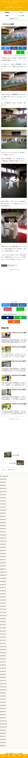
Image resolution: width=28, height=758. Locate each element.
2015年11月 (3, 686)
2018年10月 (3, 578)
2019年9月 (3, 544)
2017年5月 (3, 631)
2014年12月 (3, 721)
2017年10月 (3, 615)
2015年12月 (3, 683)
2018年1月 (3, 606)
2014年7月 (3, 736)
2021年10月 (3, 491)
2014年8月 (3, 733)
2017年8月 (3, 621)
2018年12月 (3, 572)
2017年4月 (3, 634)
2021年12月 (3, 488)
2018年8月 (3, 584)
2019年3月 (3, 563)
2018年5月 (3, 594)
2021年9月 (3, 494)
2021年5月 (3, 501)
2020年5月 (3, 522)
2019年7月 (3, 550)
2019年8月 (3, 547)
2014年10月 (3, 727)
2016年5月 (3, 668)
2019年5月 (3, 556)
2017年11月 (3, 612)
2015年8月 (3, 696)
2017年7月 (3, 624)
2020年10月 (3, 510)
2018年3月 (3, 600)
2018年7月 (3, 587)
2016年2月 (3, 677)
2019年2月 (3, 566)
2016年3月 (3, 674)
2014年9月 (3, 730)
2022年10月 (3, 479)
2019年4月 (3, 559)
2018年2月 (3, 603)
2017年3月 (3, 637)
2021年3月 (3, 507)
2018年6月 (3, 590)
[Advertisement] (14, 285)
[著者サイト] (7, 317)
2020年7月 (3, 516)
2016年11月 (3, 649)
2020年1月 (3, 532)
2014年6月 (3, 739)
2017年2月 (3, 640)
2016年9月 (3, 655)
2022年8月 (3, 485)
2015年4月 (3, 708)
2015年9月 (3, 693)
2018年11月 (3, 575)
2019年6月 (3, 553)
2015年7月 (3, 699)
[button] (25, 376)
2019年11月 (3, 538)
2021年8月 (3, 497)
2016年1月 (3, 680)
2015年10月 (3, 690)
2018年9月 (3, 581)
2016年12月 (3, 646)
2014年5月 (3, 742)
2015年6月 (3, 702)
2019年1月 (3, 569)
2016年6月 (3, 665)
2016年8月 (3, 659)
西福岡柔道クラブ (13, 265)
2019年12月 (3, 535)
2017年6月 (3, 628)
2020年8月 (3, 513)
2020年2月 (3, 528)
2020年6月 (3, 519)
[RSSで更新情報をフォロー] (14, 321)
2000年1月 (3, 745)
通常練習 (5, 265)
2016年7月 (3, 662)
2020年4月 (3, 525)
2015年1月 (3, 717)
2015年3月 (3, 711)
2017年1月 (3, 643)
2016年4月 (3, 671)
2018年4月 (3, 597)
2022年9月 (3, 482)
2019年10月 (3, 541)
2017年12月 (3, 609)
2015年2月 (3, 714)
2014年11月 (3, 724)
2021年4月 (3, 504)
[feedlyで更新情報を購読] (20, 317)
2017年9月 (3, 618)
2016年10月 (3, 652)
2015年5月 (3, 705)
